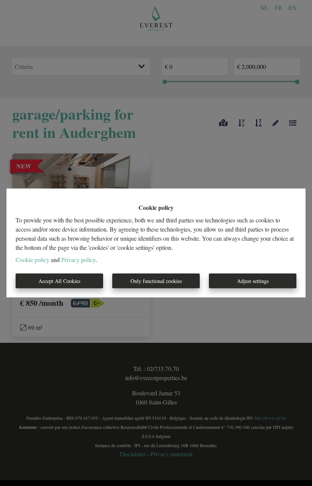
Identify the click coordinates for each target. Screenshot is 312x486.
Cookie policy (32, 260)
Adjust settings (253, 281)
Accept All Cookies (59, 281)
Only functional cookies (156, 281)
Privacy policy (78, 260)
